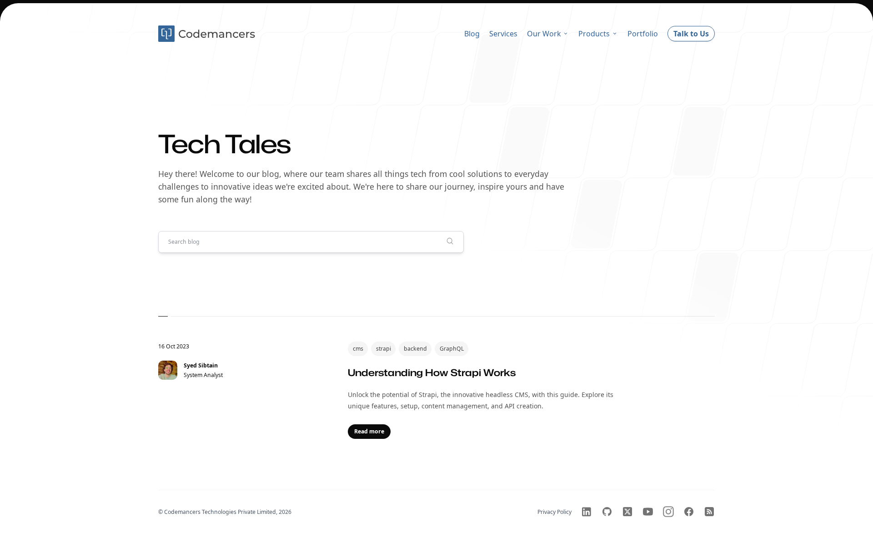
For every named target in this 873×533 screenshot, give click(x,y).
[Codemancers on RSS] (709, 511)
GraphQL (452, 348)
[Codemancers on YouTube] (647, 511)
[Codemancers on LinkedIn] (586, 511)
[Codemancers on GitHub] (607, 511)
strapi (383, 348)
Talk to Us (691, 34)
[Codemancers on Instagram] (668, 511)
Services (503, 34)
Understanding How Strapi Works (432, 372)
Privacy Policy (554, 512)
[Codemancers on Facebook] (688, 511)
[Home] (207, 33)
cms (358, 348)
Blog (472, 34)
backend (415, 348)
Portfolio (642, 34)
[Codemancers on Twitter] (627, 511)
